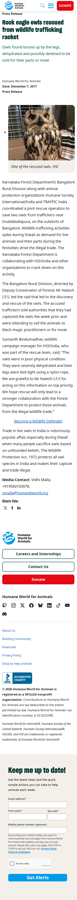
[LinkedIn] (49, 605)
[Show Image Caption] (71, 157)
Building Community (16, 639)
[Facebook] (31, 605)
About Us (8, 630)
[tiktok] (58, 605)
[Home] (17, 538)
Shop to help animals (17, 664)
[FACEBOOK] (12, 508)
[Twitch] (4, 605)
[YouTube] (67, 605)
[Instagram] (13, 605)
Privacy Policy (11, 655)
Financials (9, 647)
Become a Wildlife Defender (38, 421)
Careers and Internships (38, 554)
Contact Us (38, 566)
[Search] (44, 6)
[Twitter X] (22, 605)
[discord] (4, 614)
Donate (65, 6)
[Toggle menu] (51, 6)
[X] (5, 508)
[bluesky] (40, 605)
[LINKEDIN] (19, 508)
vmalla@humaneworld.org (25, 493)
